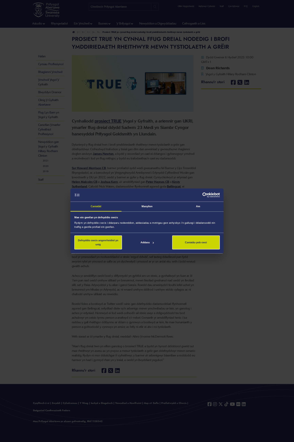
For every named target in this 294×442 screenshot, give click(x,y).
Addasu (145, 242)
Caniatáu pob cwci (196, 242)
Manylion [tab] (147, 206)
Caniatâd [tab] (96, 206)
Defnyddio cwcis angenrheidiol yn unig (98, 242)
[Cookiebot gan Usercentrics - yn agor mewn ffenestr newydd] (205, 195)
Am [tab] (198, 206)
